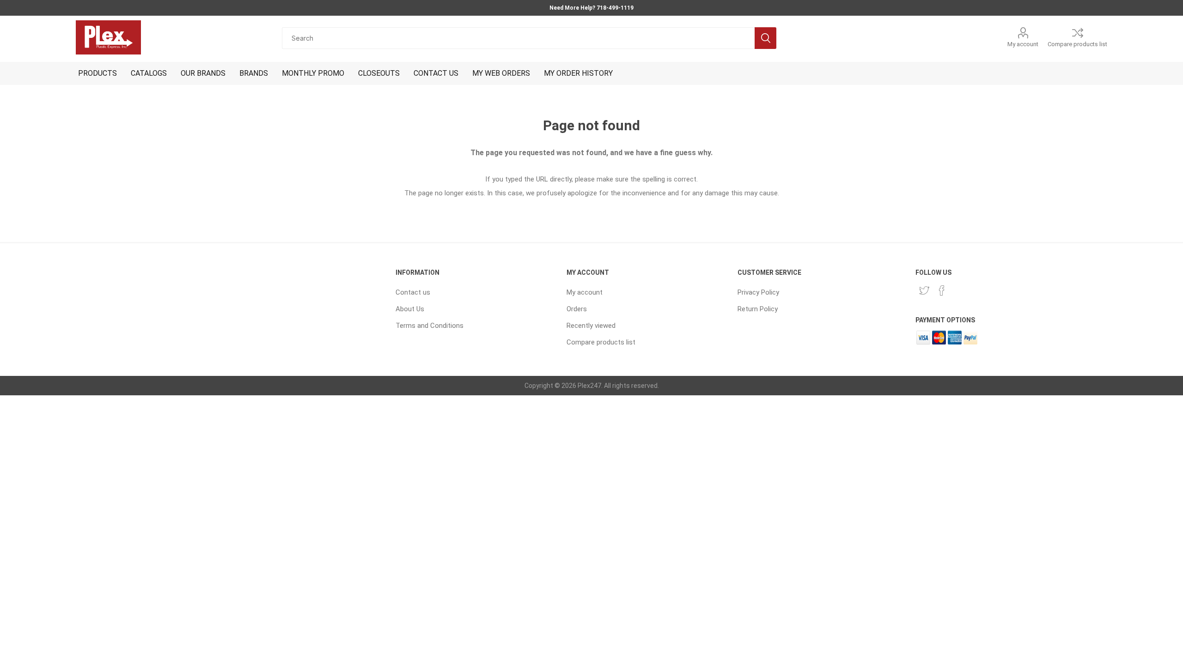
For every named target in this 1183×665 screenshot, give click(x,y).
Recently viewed (591, 325)
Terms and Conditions (429, 325)
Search (765, 38)
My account (1022, 44)
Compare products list (1077, 44)
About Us (410, 309)
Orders (577, 309)
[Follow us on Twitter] (924, 290)
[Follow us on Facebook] (941, 290)
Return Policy (758, 309)
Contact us (413, 292)
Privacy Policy (758, 292)
